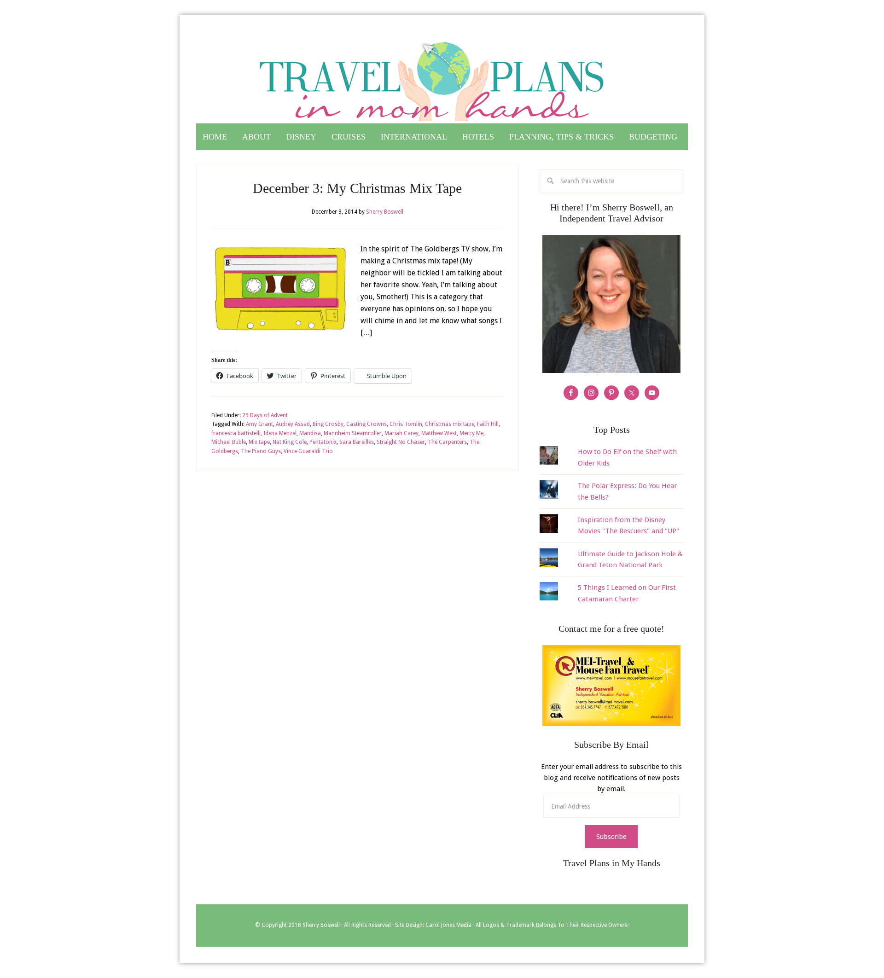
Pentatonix (323, 442)
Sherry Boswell (321, 925)
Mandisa (310, 433)
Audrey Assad (293, 424)
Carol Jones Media (448, 925)
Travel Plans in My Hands (442, 77)
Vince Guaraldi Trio (308, 451)
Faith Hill (488, 424)
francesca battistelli (236, 433)
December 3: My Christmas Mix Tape (357, 188)
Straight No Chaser (401, 442)
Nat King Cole (290, 442)
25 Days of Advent (265, 415)
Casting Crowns (366, 424)
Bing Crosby (328, 424)
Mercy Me (471, 433)
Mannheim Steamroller (353, 433)
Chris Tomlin (406, 424)
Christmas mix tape (449, 424)
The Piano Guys (261, 451)
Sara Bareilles (356, 442)
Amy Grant (259, 424)
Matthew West (439, 433)
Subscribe (611, 836)
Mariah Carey (401, 433)
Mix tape (259, 442)
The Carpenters (447, 442)
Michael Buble (228, 442)
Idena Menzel (280, 433)
